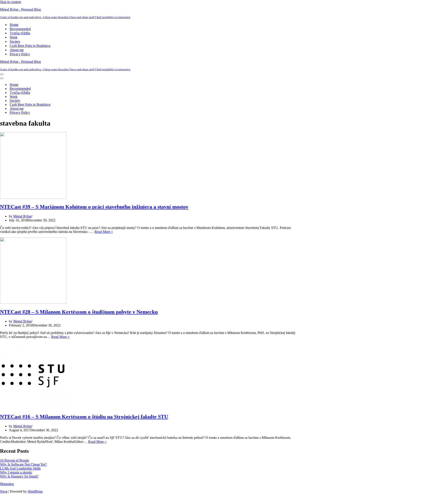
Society (15, 41)
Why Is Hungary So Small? (19, 476)
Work (13, 37)
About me (17, 50)
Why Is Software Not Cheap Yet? (23, 464)
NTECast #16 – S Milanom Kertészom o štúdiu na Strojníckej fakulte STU (84, 417)
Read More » (104, 232)
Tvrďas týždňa (20, 33)
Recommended (20, 29)
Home (14, 25)
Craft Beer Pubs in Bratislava (30, 46)
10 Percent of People (14, 460)
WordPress (35, 491)
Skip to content (10, 2)
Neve (4, 491)
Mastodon (7, 484)
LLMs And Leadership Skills (20, 468)
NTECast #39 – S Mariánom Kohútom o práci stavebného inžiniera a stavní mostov (94, 207)
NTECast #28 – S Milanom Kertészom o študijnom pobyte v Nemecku (79, 312)
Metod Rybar (22, 216)
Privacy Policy (20, 54)
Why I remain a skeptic (16, 472)
